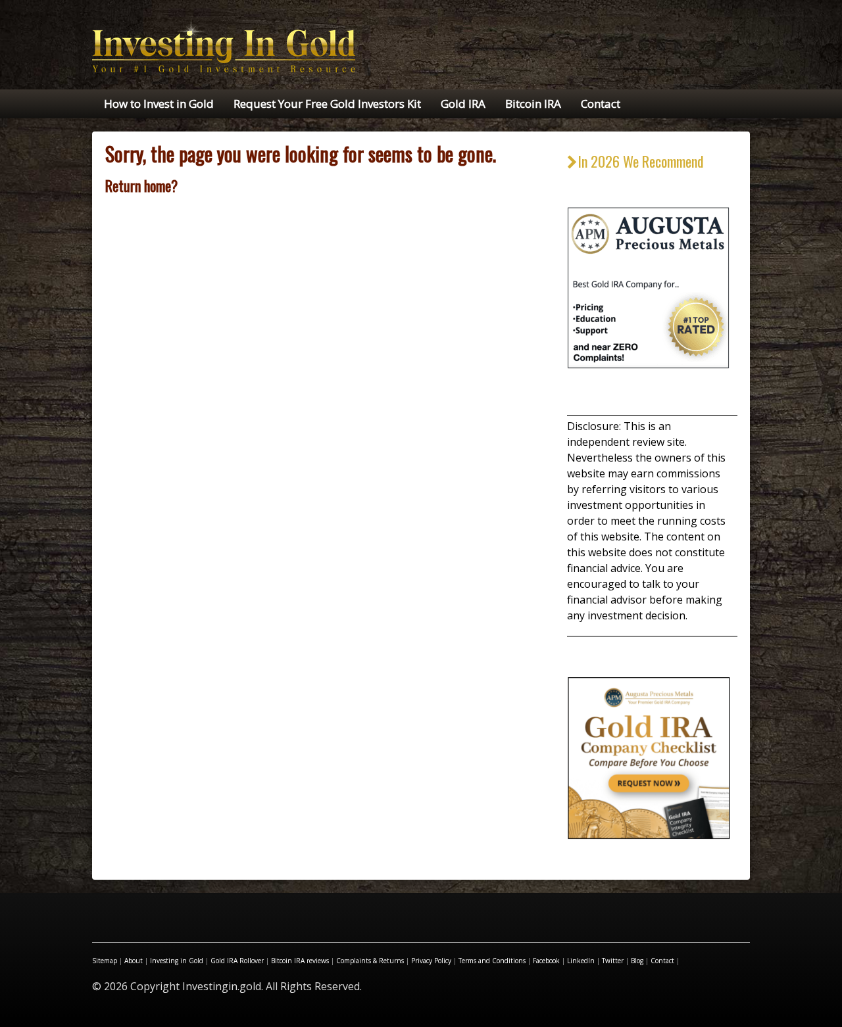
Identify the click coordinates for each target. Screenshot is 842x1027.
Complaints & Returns (370, 960)
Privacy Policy (431, 960)
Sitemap (104, 960)
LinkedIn (581, 960)
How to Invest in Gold (159, 103)
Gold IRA (463, 103)
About (133, 960)
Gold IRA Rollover (237, 960)
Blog (637, 960)
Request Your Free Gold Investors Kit (327, 103)
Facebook (546, 960)
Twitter (613, 960)
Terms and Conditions (492, 960)
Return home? (141, 185)
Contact (600, 103)
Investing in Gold (176, 960)
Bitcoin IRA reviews (300, 960)
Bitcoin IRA (533, 103)
